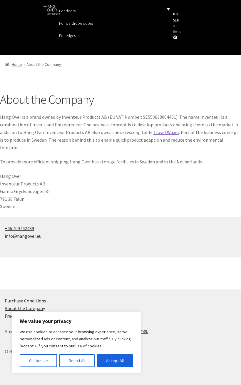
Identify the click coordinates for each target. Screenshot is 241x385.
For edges (67, 35)
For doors (67, 11)
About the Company (25, 308)
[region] (76, 342)
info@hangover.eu (23, 236)
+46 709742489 (19, 228)
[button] (166, 9)
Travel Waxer (166, 132)
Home (17, 64)
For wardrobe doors (76, 23)
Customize (38, 360)
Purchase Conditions (25, 301)
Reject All (77, 360)
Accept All (115, 360)
